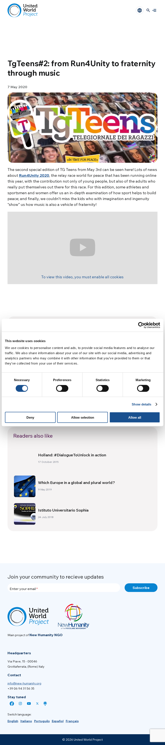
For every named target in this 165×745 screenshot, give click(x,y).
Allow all (134, 417)
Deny (30, 417)
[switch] (62, 388)
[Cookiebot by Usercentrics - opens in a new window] (141, 325)
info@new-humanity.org (24, 683)
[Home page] (23, 10)
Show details (141, 404)
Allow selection (82, 417)
